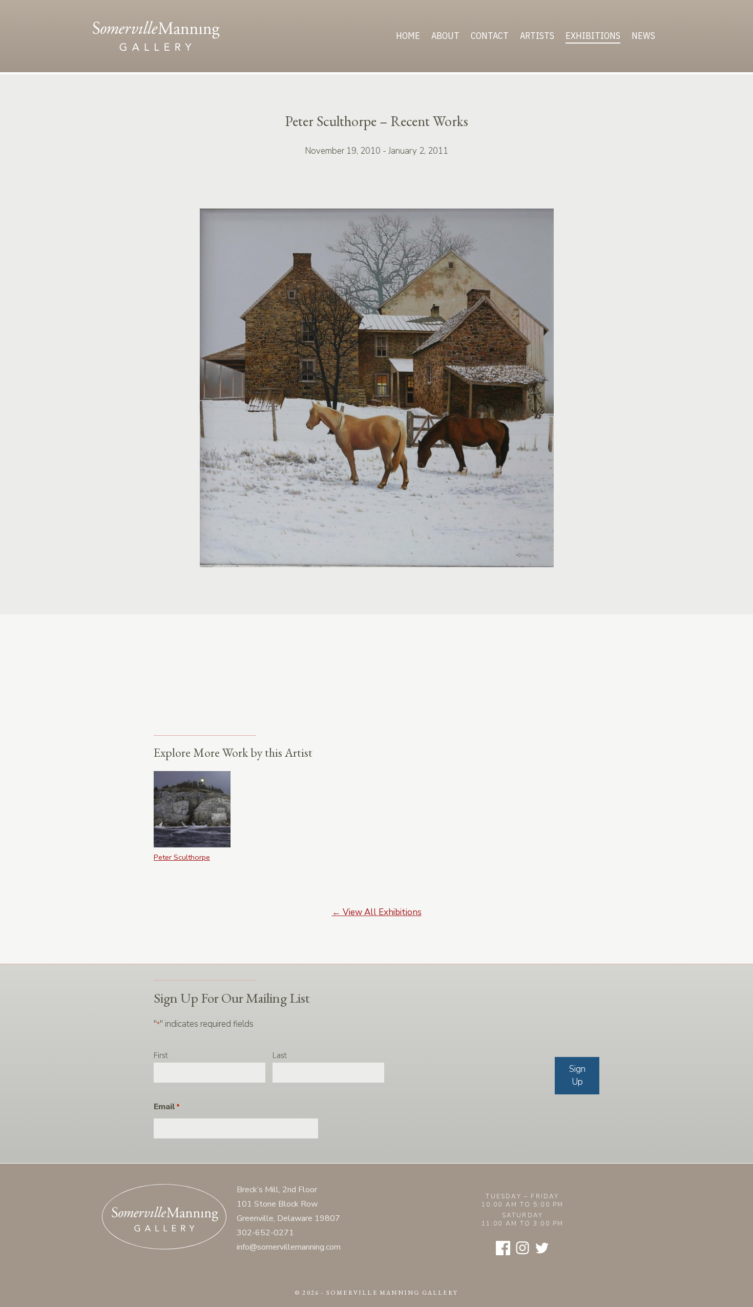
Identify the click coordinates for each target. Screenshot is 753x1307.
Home (408, 36)
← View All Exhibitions (377, 912)
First (161, 1055)
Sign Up (577, 1075)
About (445, 36)
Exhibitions (593, 36)
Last (280, 1055)
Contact (490, 36)
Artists (537, 36)
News (643, 36)
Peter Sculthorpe (182, 857)
